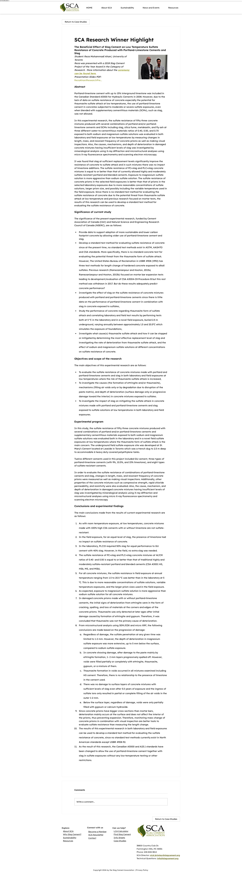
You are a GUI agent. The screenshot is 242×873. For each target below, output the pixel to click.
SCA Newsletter (95, 834)
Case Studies (120, 841)
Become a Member (97, 831)
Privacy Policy (142, 870)
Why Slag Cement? (72, 834)
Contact (92, 838)
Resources (68, 841)
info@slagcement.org (167, 858)
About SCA (68, 831)
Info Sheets (119, 837)
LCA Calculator (121, 831)
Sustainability (69, 837)
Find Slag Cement (122, 834)
